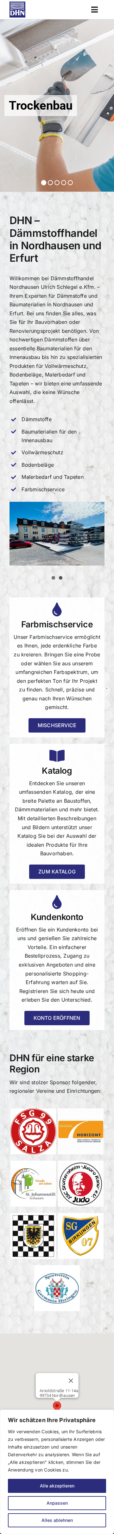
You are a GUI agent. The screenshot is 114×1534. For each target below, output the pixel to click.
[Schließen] (70, 1380)
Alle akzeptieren (57, 1485)
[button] (57, 1407)
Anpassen (57, 1503)
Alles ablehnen (57, 1520)
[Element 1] (17, 4)
